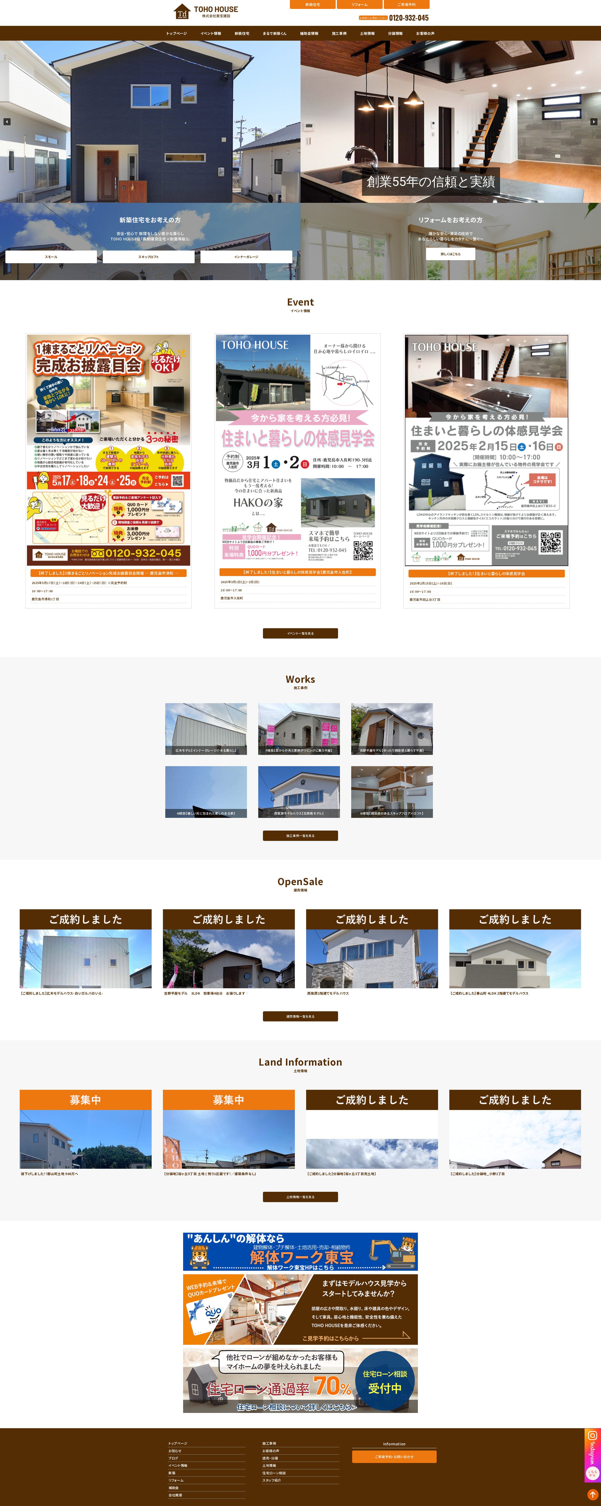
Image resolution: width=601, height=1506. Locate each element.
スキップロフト (149, 257)
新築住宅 (242, 33)
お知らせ (175, 1450)
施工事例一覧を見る (300, 835)
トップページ (176, 33)
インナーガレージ (246, 257)
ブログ (173, 1458)
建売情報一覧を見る (300, 1016)
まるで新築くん (275, 33)
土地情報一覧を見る (300, 1197)
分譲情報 (395, 33)
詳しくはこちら (451, 254)
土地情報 (367, 33)
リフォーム (176, 1480)
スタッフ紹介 (271, 1480)
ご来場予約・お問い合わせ (394, 1456)
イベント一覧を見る (300, 633)
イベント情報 (210, 33)
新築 (172, 1473)
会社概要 (175, 1495)
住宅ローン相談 (274, 1473)
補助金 (174, 1487)
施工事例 (339, 33)
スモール (51, 257)
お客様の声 (425, 33)
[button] (7, 121)
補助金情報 (309, 33)
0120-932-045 (408, 17)
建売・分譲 (270, 1458)
